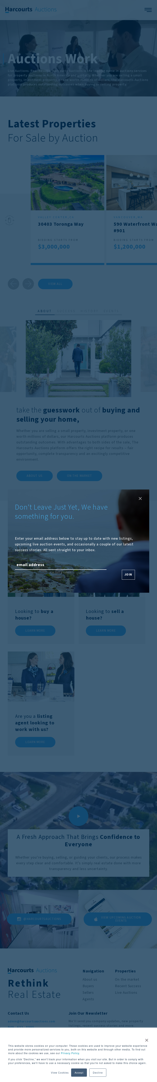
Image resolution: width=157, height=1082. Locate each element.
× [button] (146, 1039)
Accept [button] (79, 1072)
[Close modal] (140, 498)
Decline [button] (98, 1072)
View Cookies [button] (60, 1072)
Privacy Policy (70, 1053)
